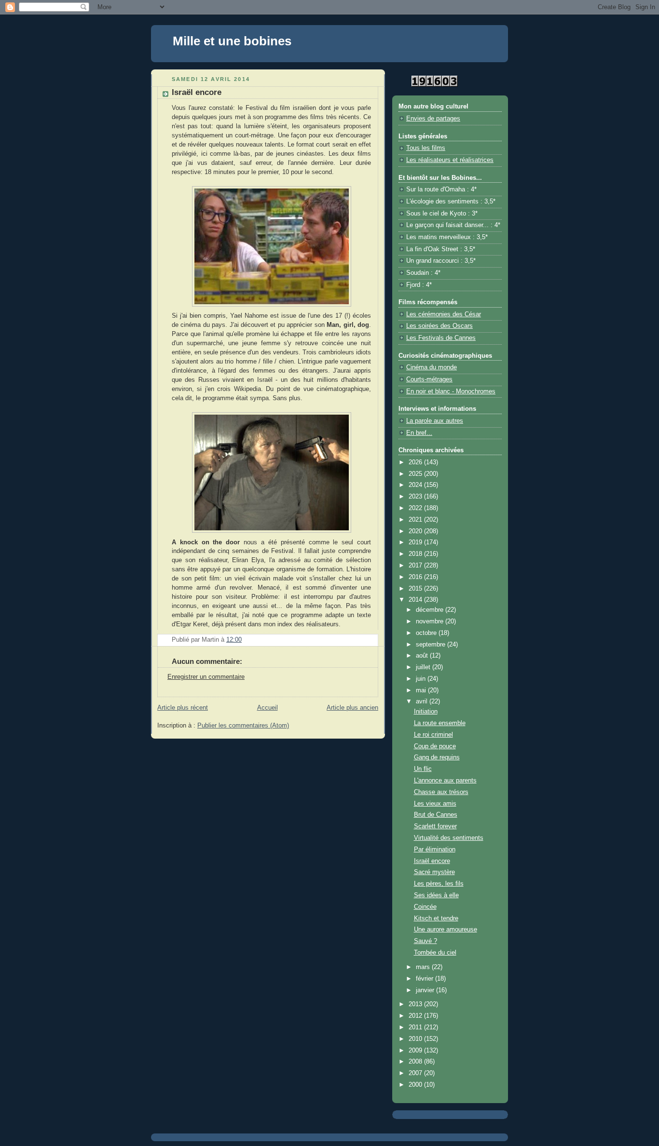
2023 (416, 496)
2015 (416, 588)
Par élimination (434, 849)
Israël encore (432, 861)
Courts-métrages (429, 379)
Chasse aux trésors (441, 792)
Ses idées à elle (436, 895)
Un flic (423, 769)
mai (422, 690)
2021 (416, 519)
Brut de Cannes (435, 814)
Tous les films (425, 148)
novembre (430, 621)
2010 (416, 1039)
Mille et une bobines (232, 41)
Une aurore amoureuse (445, 929)
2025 (416, 474)
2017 (416, 565)
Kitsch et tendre (436, 918)
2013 (416, 1004)
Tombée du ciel (435, 952)
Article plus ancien (352, 707)
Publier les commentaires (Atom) (243, 725)
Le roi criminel (433, 734)
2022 (416, 508)
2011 (416, 1027)
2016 (416, 577)
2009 (416, 1050)
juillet (424, 667)
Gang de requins (437, 757)
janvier (426, 990)
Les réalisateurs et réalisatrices (450, 160)
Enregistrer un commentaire (206, 677)
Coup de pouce (435, 746)
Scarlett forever (435, 826)
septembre (431, 644)
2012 (416, 1015)
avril (422, 701)
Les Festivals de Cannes (441, 338)
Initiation (426, 711)
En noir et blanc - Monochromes (450, 391)
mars (424, 967)
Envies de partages (433, 118)
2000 (416, 1084)
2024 (416, 485)
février (425, 978)
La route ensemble (440, 723)
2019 (416, 542)
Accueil (267, 707)
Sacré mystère (434, 872)
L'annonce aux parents (445, 780)
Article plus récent (182, 707)
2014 (416, 599)
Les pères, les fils (439, 883)
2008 (416, 1061)
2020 (416, 531)
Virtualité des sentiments (448, 838)
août (423, 655)
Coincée (425, 906)
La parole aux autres (434, 421)
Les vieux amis (435, 803)
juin (421, 678)
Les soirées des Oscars (439, 326)
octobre (427, 633)
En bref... (419, 433)
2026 (416, 462)
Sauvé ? (425, 941)
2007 (416, 1073)
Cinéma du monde (431, 367)
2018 (416, 554)
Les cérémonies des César (443, 314)
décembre (430, 610)
